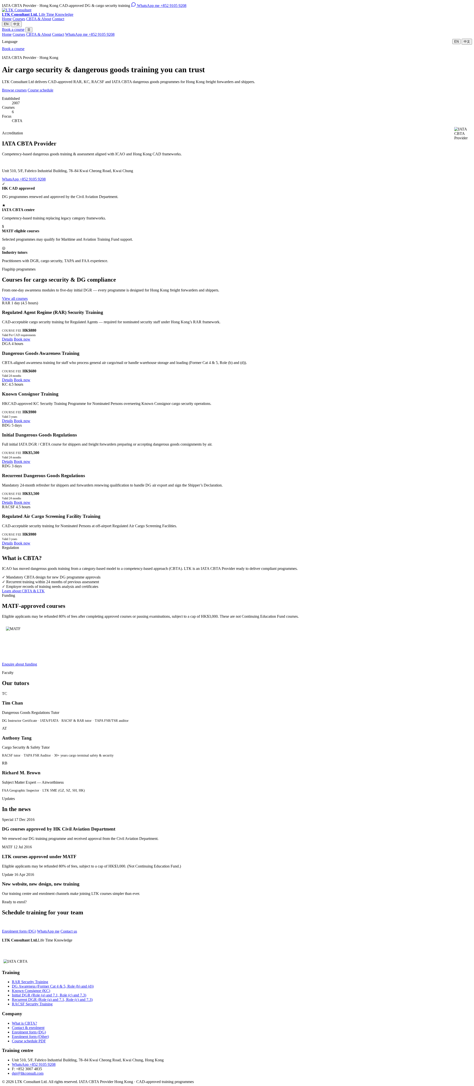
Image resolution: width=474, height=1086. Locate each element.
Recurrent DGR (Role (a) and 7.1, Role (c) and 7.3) (52, 999)
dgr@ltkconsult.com (27, 1073)
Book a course (13, 29)
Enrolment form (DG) (19, 931)
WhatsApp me (48, 931)
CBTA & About (38, 19)
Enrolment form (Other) (30, 1036)
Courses (19, 19)
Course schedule (40, 90)
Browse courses (14, 90)
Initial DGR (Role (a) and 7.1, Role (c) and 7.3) (49, 995)
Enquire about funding (19, 664)
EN (6, 24)
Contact (58, 19)
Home (7, 19)
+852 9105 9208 (161, 5)
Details (7, 339)
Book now (22, 339)
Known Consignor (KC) (31, 991)
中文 (16, 24)
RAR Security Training (30, 982)
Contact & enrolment (28, 1028)
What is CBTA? (24, 1023)
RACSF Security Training (32, 1004)
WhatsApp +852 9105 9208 (24, 179)
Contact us (68, 931)
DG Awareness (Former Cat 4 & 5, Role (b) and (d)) (53, 986)
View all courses (15, 298)
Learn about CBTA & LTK (23, 591)
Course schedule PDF (29, 1041)
